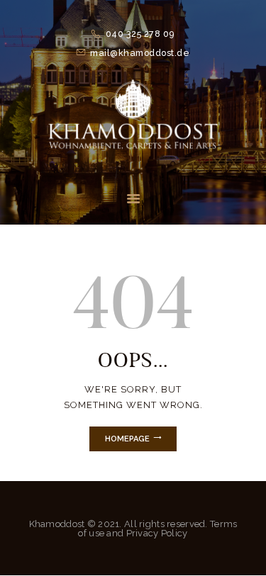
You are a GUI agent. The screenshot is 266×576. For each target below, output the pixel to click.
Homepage (127, 439)
